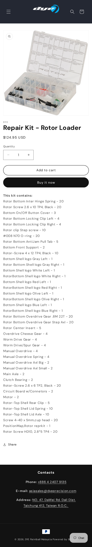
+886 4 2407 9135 (52, 482)
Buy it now (46, 182)
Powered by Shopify (65, 539)
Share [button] (12, 444)
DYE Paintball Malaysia (38, 539)
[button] (8, 11)
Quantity (9, 146)
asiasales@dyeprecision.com (52, 491)
